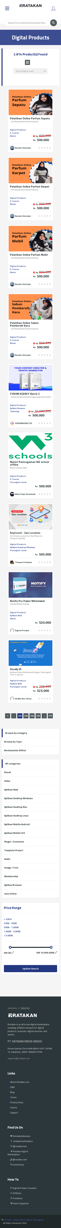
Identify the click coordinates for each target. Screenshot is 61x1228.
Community (18, 1164)
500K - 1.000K (11, 927)
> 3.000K (8, 935)
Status (13, 1107)
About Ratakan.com (19, 1082)
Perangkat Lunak (18, 482)
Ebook (7, 772)
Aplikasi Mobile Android (17, 824)
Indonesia (12, 1008)
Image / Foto (11, 867)
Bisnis (13, 136)
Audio (7, 859)
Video (7, 781)
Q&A (12, 1087)
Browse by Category (16, 733)
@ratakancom (19, 1146)
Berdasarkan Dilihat (15, 750)
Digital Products (18, 129)
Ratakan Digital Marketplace (18, 1153)
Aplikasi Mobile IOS (14, 833)
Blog (12, 1092)
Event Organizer (20, 1203)
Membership (11, 876)
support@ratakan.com (19, 1058)
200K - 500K (10, 923)
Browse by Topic (13, 741)
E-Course (14, 132)
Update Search (31, 968)
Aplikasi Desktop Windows (22, 547)
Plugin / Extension (14, 841)
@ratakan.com (19, 1159)
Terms (13, 1097)
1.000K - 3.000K (12, 931)
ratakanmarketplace (22, 1141)
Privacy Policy (16, 1102)
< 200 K (8, 919)
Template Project (13, 850)
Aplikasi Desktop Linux (16, 815)
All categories (12, 763)
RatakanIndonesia (21, 1136)
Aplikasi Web (16, 615)
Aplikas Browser (17, 408)
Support (14, 1112)
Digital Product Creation (24, 1188)
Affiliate (16, 1193)
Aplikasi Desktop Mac (15, 807)
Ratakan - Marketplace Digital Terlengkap (23, 1219)
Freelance (17, 1198)
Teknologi (14, 411)
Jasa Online (10, 893)
